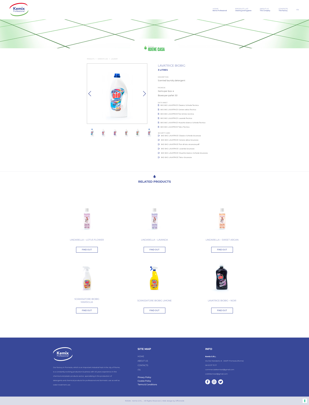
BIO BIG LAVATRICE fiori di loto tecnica (177, 114)
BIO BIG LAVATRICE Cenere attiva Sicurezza (179, 140)
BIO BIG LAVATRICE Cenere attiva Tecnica (178, 109)
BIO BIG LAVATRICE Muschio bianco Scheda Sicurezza (184, 153)
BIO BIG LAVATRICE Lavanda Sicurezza (177, 149)
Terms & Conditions (147, 384)
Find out (87, 250)
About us (265, 9)
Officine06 (180, 401)
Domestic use (103, 59)
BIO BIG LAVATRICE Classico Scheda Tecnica (179, 105)
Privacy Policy (144, 377)
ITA (297, 10)
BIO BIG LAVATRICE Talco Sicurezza (176, 157)
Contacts (283, 9)
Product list (243, 9)
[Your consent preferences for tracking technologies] (304, 400)
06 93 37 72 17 (211, 365)
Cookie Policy (144, 381)
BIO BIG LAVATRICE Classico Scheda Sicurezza (181, 136)
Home (220, 9)
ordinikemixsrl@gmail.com (216, 374)
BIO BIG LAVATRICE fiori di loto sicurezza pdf (180, 144)
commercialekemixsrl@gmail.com (219, 369)
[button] (89, 93)
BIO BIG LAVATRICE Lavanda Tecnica (176, 118)
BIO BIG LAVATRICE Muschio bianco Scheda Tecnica (182, 122)
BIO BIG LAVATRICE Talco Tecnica (174, 127)
